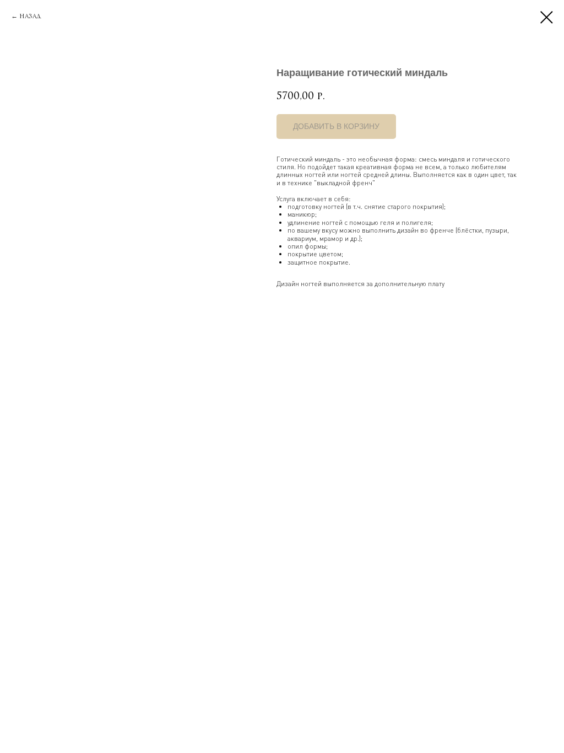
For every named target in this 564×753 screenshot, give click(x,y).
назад (30, 16)
